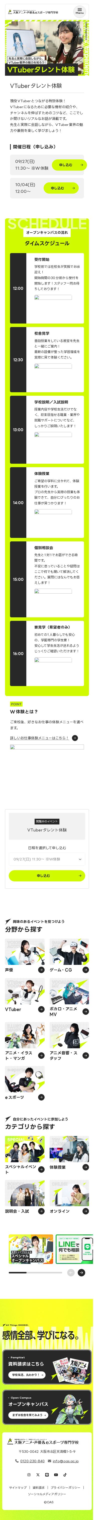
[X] (38, 1475)
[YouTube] (56, 1475)
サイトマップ (18, 1487)
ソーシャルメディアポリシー (47, 1494)
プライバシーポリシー (65, 1487)
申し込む (65, 165)
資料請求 (39, 1487)
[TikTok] (65, 1475)
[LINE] (47, 1475)
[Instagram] (29, 1475)
